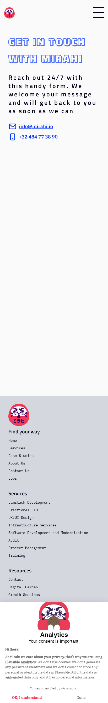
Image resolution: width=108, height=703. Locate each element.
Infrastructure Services (32, 525)
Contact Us (18, 470)
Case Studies (21, 455)
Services (16, 448)
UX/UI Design (21, 517)
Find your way (24, 431)
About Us (16, 463)
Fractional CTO (23, 510)
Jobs (12, 478)
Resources (19, 570)
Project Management (27, 547)
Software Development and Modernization (48, 532)
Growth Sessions (24, 594)
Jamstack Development (29, 502)
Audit (13, 540)
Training (16, 555)
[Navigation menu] (98, 12)
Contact (15, 579)
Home (12, 440)
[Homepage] (9, 12)
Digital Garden (23, 587)
